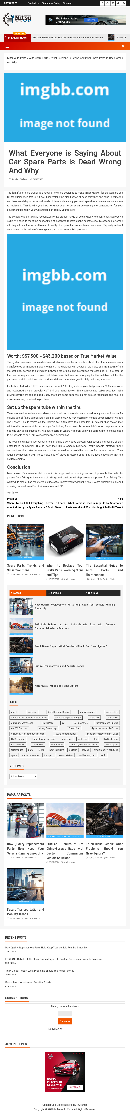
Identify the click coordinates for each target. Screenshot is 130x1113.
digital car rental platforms (104, 728)
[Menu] (7, 46)
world (103, 755)
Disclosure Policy (51, 3)
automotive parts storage (68, 717)
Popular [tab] (56, 593)
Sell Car (73, 750)
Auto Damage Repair (58, 712)
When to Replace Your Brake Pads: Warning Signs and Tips (64, 570)
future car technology (65, 733)
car (63, 723)
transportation (65, 755)
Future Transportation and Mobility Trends (59, 666)
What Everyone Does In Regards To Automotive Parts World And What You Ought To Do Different (94, 503)
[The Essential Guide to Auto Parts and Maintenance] (104, 542)
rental (41, 750)
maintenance (18, 744)
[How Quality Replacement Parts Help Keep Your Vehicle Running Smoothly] (21, 606)
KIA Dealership (111, 739)
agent (14, 712)
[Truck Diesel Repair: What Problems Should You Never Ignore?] (21, 646)
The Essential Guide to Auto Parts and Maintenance (104, 570)
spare (14, 755)
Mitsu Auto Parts (16, 58)
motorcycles (112, 744)
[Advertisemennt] (86, 19)
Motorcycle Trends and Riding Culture (56, 685)
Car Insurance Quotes (107, 723)
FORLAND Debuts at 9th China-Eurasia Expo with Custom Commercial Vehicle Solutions (53, 959)
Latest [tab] (17, 593)
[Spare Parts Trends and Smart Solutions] (25, 542)
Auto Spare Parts (38, 58)
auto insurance (87, 712)
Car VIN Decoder (19, 728)
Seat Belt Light (56, 750)
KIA (95, 739)
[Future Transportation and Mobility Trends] (21, 666)
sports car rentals (30, 755)
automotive (112, 712)
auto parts (113, 717)
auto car (32, 712)
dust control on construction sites (27, 733)
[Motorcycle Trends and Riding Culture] (21, 686)
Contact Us (33, 3)
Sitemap (67, 3)
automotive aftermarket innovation (29, 717)
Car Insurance (81, 723)
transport (49, 755)
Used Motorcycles (87, 755)
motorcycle (57, 744)
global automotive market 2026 (102, 733)
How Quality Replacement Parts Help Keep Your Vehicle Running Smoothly (25, 848)
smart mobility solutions (106, 750)
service (85, 750)
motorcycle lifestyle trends (84, 744)
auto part (94, 717)
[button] (7, 46)
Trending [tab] (93, 593)
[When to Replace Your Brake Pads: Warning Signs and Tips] (64, 542)
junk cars (82, 739)
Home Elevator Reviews (43, 739)
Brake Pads (47, 723)
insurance (67, 739)
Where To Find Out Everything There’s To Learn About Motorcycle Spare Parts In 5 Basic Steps (36, 503)
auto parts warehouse (22, 723)
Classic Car (74, 728)
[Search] (123, 46)
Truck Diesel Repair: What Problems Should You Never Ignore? (71, 646)
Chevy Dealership (48, 728)
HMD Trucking (18, 739)
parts (15, 492)
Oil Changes (17, 750)
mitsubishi (38, 744)
